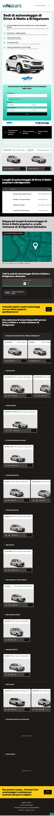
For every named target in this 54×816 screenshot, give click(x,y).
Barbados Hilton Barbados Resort (22, 194)
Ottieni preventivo (48, 792)
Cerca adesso (49, 309)
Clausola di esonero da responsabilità (26, 807)
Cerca (27, 114)
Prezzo (22, 168)
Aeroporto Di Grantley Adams (21, 210)
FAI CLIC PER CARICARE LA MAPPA (13, 233)
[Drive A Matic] (7, 292)
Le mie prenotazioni (40, 5)
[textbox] (27, 95)
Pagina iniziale (26, 802)
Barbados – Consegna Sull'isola (21, 199)
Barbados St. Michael (19, 205)
